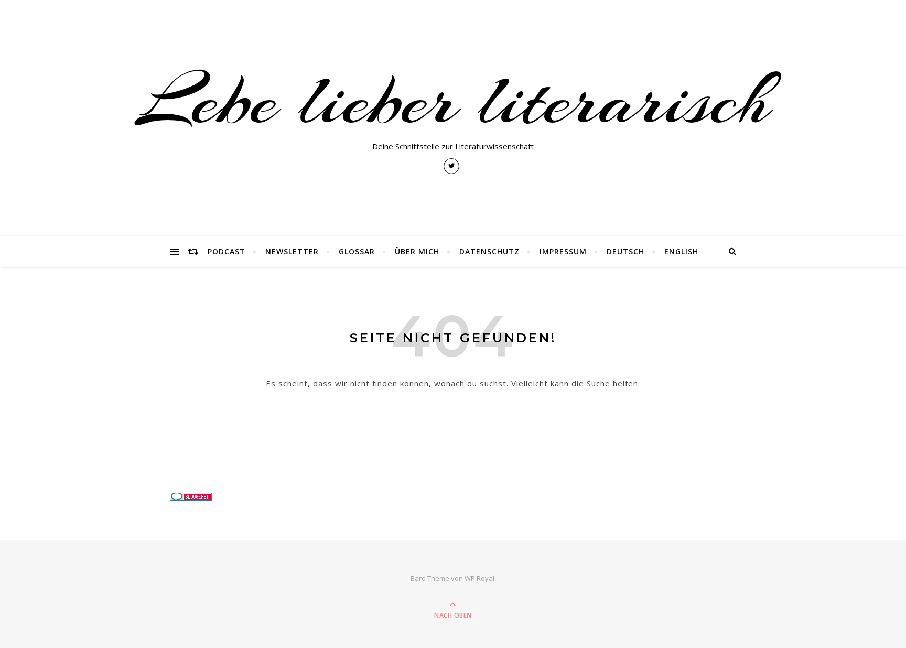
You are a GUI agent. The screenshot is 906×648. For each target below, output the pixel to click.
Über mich (417, 251)
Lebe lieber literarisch (453, 100)
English (681, 251)
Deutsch (625, 251)
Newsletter (292, 251)
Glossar (357, 251)
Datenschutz (489, 251)
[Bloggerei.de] (255, 497)
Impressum (563, 251)
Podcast (226, 251)
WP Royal (479, 578)
